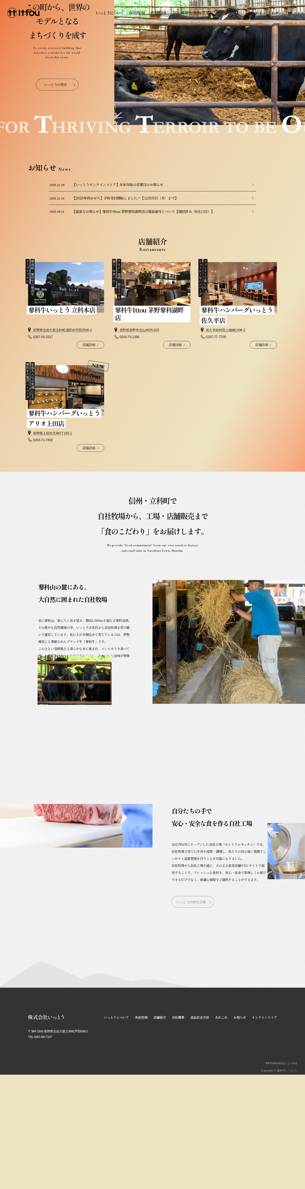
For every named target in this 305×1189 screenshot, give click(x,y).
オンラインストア (264, 1098)
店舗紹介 (158, 13)
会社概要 (180, 13)
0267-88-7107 (43, 1118)
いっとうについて (109, 13)
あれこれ (202, 13)
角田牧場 (137, 13)
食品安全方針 (199, 1098)
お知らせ (223, 13)
